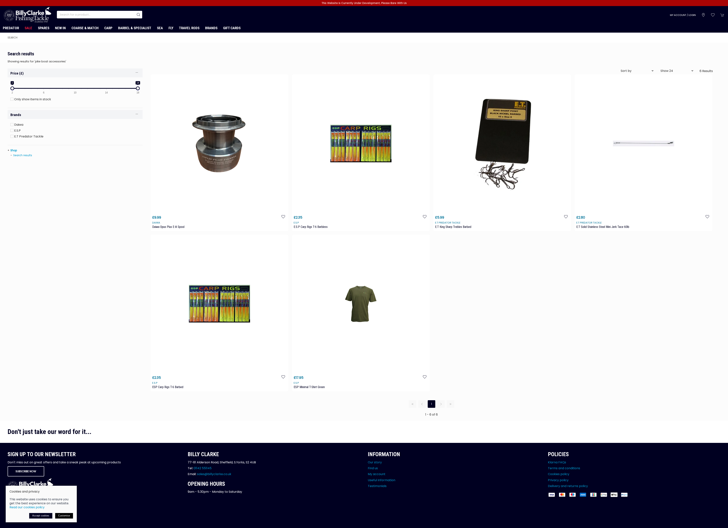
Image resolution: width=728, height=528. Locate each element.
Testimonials (377, 486)
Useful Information (381, 480)
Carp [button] (108, 28)
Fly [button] (171, 28)
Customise (64, 515)
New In (60, 28)
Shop (13, 150)
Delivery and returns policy (568, 486)
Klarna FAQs (557, 462)
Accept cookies (40, 515)
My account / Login (683, 15)
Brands (211, 28)
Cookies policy (558, 474)
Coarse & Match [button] (85, 28)
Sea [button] (160, 28)
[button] (713, 15)
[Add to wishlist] (283, 216)
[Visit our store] (703, 15)
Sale (28, 28)
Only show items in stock (32, 99)
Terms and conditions (564, 468)
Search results (22, 155)
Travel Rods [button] (189, 28)
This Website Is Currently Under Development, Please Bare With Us (364, 3)
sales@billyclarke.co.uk (214, 474)
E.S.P (17, 130)
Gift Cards (232, 28)
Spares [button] (43, 28)
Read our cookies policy (27, 507)
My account (376, 474)
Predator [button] (11, 28)
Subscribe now (26, 471)
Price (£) (17, 73)
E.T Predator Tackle (28, 136)
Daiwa (18, 124)
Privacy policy (558, 480)
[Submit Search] (138, 14)
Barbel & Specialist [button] (134, 28)
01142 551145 (203, 468)
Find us (373, 468)
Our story (375, 462)
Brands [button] (15, 115)
